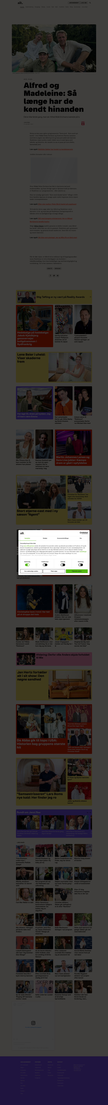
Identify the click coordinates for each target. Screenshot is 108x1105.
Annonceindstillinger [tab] (63, 538)
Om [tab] (81, 538)
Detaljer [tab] (45, 538)
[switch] (45, 565)
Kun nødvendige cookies (31, 571)
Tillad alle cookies (77, 571)
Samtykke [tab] (27, 538)
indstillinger (83, 551)
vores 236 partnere (28, 546)
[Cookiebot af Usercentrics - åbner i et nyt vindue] (81, 533)
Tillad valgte (54, 571)
